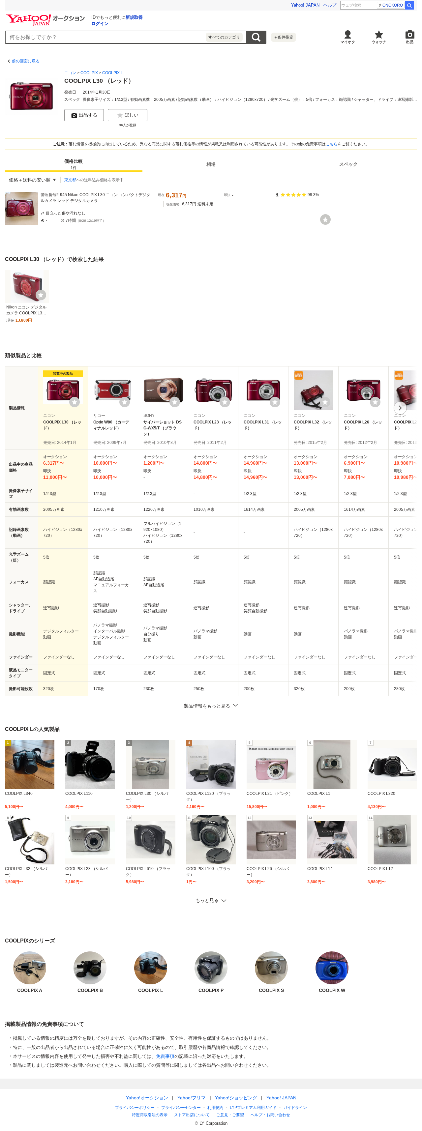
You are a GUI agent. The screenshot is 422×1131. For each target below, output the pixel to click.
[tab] (73, 164)
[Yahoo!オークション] (46, 16)
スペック (348, 164)
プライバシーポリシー (135, 1107)
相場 (211, 164)
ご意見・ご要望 (230, 1115)
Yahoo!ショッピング (236, 1097)
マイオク (348, 42)
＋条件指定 (283, 37)
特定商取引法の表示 (149, 1115)
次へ (400, 408)
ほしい (131, 115)
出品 (409, 42)
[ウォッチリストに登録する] (74, 402)
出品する (88, 115)
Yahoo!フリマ (191, 1097)
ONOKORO (392, 5)
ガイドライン (295, 1107)
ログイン (99, 23)
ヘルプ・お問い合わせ (270, 1115)
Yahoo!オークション (147, 1097)
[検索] (409, 5)
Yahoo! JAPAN (305, 5)
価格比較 (73, 164)
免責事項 (165, 1056)
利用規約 (215, 1107)
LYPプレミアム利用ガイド (253, 1107)
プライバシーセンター (181, 1107)
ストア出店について (192, 1115)
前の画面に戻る (26, 61)
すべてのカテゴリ (224, 37)
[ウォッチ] (325, 219)
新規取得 (134, 17)
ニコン (70, 73)
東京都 (70, 180)
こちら (332, 144)
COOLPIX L (112, 73)
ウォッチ (379, 42)
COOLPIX (89, 73)
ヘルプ (329, 5)
